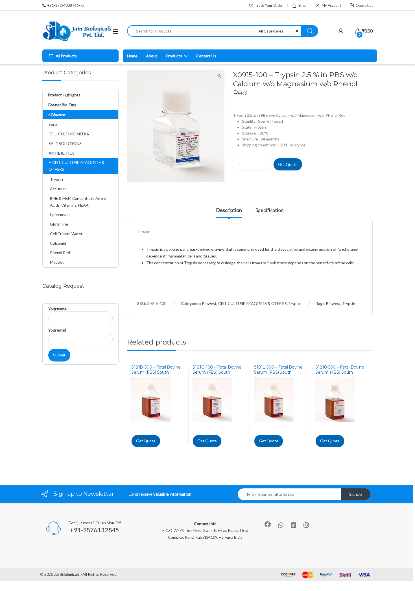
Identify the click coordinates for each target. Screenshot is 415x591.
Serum (54, 124)
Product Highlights (64, 94)
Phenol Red (60, 252)
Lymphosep (60, 214)
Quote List (364, 5)
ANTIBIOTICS (61, 153)
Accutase (58, 188)
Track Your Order (269, 5)
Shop (302, 5)
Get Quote (288, 164)
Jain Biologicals (67, 574)
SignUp (355, 494)
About (151, 55)
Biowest (209, 303)
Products (174, 55)
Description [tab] (229, 210)
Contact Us (206, 55)
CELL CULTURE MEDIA (69, 133)
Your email (57, 330)
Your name (57, 308)
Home (132, 55)
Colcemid (58, 243)
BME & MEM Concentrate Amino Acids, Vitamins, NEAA (78, 201)
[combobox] (191, 31)
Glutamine (59, 224)
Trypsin (294, 303)
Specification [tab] (269, 210)
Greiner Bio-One (62, 104)
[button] (219, 76)
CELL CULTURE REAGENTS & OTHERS (252, 303)
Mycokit (57, 262)
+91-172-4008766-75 (65, 5)
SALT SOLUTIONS (65, 143)
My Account (331, 5)
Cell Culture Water (66, 233)
